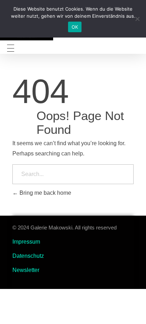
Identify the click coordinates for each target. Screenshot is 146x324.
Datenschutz (28, 256)
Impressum (26, 242)
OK (75, 27)
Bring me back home (44, 193)
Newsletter (25, 270)
